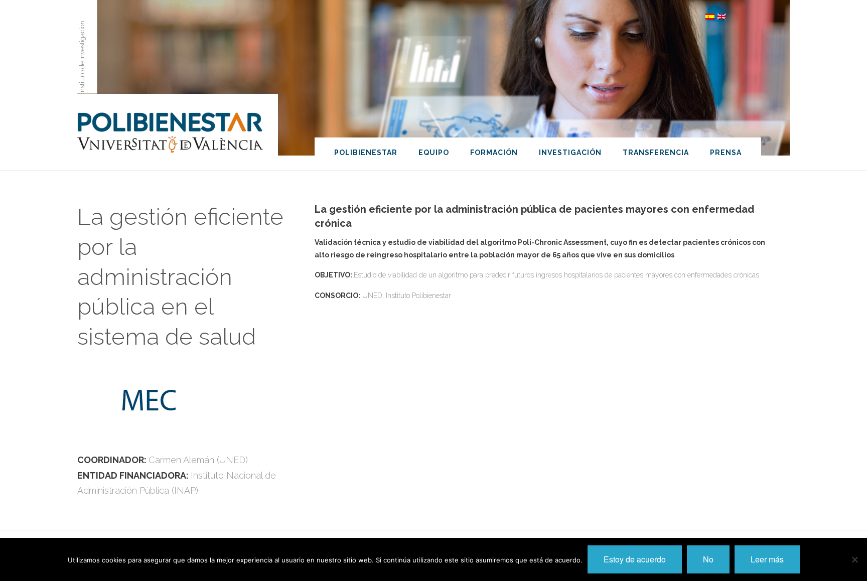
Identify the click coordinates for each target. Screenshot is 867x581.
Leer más (767, 559)
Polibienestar (365, 153)
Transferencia (656, 153)
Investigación (570, 153)
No (708, 559)
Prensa (726, 153)
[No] (854, 559)
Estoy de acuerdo (635, 559)
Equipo (433, 153)
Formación (494, 153)
